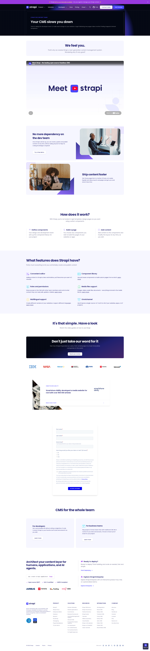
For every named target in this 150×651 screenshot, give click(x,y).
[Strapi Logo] (30, 603)
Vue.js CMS (99, 616)
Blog (113, 609)
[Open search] (90, 7)
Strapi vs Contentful (87, 625)
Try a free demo (39, 152)
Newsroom (114, 621)
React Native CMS (101, 627)
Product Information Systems (73, 622)
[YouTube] (123, 645)
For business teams (73, 630)
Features (55, 614)
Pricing (77, 7)
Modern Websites (72, 607)
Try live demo (56, 625)
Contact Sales (106, 7)
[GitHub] (103, 645)
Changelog (56, 621)
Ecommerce (71, 612)
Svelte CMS (100, 625)
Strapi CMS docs (86, 607)
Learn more (58, 292)
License (38, 645)
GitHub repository (86, 618)
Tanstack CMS (100, 614)
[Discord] (106, 645)
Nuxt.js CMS (100, 618)
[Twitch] (109, 645)
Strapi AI (55, 616)
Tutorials (84, 616)
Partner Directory (86, 612)
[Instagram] (120, 645)
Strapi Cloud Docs (86, 609)
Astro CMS (99, 621)
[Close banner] (148, 2)
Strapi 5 (55, 607)
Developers (61, 7)
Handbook (114, 612)
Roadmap (55, 618)
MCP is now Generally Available (63, 2)
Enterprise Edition (57, 612)
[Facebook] (114, 645)
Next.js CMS (100, 612)
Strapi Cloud (56, 609)
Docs (71, 7)
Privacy (49, 645)
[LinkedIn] (117, 645)
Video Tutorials (86, 627)
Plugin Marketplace (58, 623)
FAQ (113, 618)
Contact (114, 616)
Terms (43, 645)
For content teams (72, 627)
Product (40, 7)
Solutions (51, 7)
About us (114, 607)
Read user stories (75, 354)
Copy (50, 576)
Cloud (83, 7)
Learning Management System (73, 617)
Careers (114, 614)
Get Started (118, 7)
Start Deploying (86, 570)
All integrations (100, 607)
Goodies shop (115, 623)
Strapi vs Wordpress (87, 623)
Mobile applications (73, 609)
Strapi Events (85, 614)
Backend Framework (73, 614)
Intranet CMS (71, 619)
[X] (111, 645)
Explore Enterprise (86, 586)
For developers (71, 625)
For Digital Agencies (73, 632)
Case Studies (85, 621)
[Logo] (31, 7)
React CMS (99, 609)
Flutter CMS (99, 623)
